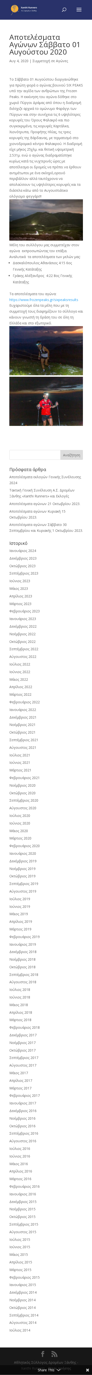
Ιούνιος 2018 (19, 997)
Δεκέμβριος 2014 (23, 1292)
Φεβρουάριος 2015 (24, 1277)
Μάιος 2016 (18, 1163)
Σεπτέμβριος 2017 (23, 1057)
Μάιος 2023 (18, 588)
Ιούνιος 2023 (19, 581)
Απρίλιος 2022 (20, 686)
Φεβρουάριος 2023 (24, 611)
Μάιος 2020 (18, 830)
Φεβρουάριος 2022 (24, 702)
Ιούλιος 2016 (19, 1148)
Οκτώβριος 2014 (22, 1307)
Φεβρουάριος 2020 (24, 845)
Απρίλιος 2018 (20, 1012)
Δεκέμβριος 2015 (23, 1201)
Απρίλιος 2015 (20, 1262)
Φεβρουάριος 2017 (24, 1095)
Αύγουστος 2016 (22, 1141)
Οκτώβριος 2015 (22, 1216)
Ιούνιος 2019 (19, 906)
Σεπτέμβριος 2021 (23, 740)
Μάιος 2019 (18, 914)
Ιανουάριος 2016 (22, 1194)
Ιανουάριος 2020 (22, 853)
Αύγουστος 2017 (22, 1065)
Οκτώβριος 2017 (22, 1050)
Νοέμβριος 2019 (22, 868)
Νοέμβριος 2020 (22, 785)
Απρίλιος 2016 (20, 1171)
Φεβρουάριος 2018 (24, 1027)
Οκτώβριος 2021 (22, 732)
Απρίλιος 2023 (20, 596)
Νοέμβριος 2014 (22, 1300)
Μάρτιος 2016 (20, 1178)
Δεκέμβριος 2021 (23, 717)
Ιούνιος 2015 (19, 1247)
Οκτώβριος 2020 (22, 793)
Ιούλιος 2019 (19, 899)
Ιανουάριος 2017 (22, 1103)
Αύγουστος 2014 (22, 1322)
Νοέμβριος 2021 (22, 724)
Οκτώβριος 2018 (22, 967)
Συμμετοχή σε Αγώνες (50, 60)
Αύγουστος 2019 (22, 891)
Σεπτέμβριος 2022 (23, 649)
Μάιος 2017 (18, 1073)
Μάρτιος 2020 (20, 838)
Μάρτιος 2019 (20, 929)
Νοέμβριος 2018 (22, 959)
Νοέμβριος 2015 (22, 1209)
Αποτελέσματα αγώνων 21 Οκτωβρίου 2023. (44, 503)
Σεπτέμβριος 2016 (23, 1133)
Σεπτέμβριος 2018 (23, 974)
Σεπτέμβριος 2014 (23, 1315)
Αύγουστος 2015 (22, 1232)
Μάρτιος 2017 (20, 1088)
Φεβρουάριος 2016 (24, 1186)
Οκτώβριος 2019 (22, 876)
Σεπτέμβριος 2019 (23, 883)
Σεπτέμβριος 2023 (23, 573)
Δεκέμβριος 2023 (23, 558)
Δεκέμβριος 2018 (23, 951)
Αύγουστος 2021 (22, 747)
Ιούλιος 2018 (19, 989)
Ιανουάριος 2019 (22, 944)
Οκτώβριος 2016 (22, 1126)
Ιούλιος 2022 (19, 664)
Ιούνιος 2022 (19, 671)
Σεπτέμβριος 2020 (23, 800)
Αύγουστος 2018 (22, 982)
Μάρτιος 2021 (20, 770)
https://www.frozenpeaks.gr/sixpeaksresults (43, 299)
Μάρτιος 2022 (20, 694)
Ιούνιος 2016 (19, 1156)
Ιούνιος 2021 (19, 762)
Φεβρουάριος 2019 (24, 936)
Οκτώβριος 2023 (22, 566)
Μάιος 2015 (18, 1254)
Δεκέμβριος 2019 (23, 861)
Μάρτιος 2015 (20, 1269)
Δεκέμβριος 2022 (23, 626)
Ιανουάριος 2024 (22, 550)
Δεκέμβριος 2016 (23, 1110)
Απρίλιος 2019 (20, 921)
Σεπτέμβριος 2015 (23, 1224)
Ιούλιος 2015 (19, 1239)
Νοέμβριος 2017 (22, 1042)
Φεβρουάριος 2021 (24, 777)
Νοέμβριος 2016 (22, 1118)
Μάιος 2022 (18, 679)
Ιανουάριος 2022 (22, 709)
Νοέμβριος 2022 (22, 634)
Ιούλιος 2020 (19, 815)
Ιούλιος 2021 (19, 755)
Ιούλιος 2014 (19, 1330)
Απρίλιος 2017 (20, 1080)
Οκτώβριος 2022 (22, 641)
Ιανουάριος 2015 (22, 1284)
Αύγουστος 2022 (22, 656)
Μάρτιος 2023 (20, 603)
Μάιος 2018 (18, 1004)
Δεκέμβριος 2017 (23, 1035)
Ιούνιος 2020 (19, 823)
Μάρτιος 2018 (20, 1019)
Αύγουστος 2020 (22, 808)
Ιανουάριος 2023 (22, 618)
